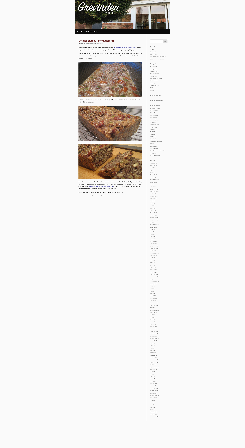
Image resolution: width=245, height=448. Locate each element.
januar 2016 (153, 329)
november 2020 (154, 191)
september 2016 (154, 310)
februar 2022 (153, 175)
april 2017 (153, 293)
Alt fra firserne (153, 54)
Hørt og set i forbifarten (156, 78)
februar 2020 (153, 213)
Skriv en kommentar (127, 195)
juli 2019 (152, 229)
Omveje (152, 143)
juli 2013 (152, 400)
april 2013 (153, 407)
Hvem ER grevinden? (91, 31)
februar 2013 (153, 412)
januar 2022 (153, 177)
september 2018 (154, 253)
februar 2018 (153, 269)
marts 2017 (153, 296)
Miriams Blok (153, 127)
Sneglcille (152, 129)
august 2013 (153, 397)
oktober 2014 (153, 364)
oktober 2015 (153, 336)
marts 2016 (153, 324)
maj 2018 (152, 262)
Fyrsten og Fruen (154, 124)
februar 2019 (153, 241)
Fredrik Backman (154, 132)
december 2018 (154, 246)
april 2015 (153, 350)
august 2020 (153, 198)
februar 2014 (153, 383)
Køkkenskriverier (91, 43)
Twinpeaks (153, 134)
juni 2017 (152, 288)
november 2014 (154, 362)
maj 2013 (152, 405)
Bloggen (79, 31)
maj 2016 (152, 319)
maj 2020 (152, 206)
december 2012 (154, 417)
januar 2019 (153, 243)
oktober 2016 (153, 307)
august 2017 (153, 284)
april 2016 (153, 322)
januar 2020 (153, 215)
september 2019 (154, 224)
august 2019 (153, 227)
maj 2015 (152, 348)
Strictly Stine (153, 146)
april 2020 (153, 208)
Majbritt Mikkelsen (155, 155)
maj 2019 (152, 234)
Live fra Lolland (154, 148)
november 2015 (154, 334)
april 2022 (153, 170)
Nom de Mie (153, 139)
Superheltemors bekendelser (157, 151)
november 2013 (154, 390)
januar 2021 (153, 186)
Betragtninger (153, 69)
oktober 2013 (153, 393)
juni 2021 (152, 184)
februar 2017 (153, 298)
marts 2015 (153, 352)
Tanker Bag (153, 122)
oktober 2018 (153, 251)
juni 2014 (152, 374)
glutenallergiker (100, 195)
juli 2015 (152, 343)
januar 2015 (153, 357)
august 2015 (153, 341)
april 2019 (153, 236)
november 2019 (154, 220)
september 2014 (154, 367)
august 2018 (153, 255)
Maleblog (152, 83)
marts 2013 (153, 409)
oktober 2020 (153, 194)
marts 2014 (153, 381)
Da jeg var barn (154, 71)
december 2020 (154, 189)
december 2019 (154, 217)
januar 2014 (153, 386)
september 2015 (154, 338)
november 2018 (154, 248)
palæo (109, 195)
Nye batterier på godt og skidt (157, 56)
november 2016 (154, 305)
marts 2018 (153, 267)
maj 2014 (152, 376)
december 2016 (154, 303)
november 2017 (154, 277)
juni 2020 (152, 203)
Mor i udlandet (154, 110)
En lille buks (153, 52)
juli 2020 (152, 201)
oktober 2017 (153, 279)
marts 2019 (153, 239)
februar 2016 (153, 326)
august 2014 (153, 369)
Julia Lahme (153, 113)
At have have (153, 66)
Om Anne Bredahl (154, 120)
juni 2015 (152, 345)
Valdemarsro (153, 117)
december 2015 (154, 331)
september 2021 (154, 179)
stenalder (113, 195)
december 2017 (154, 274)
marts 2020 (153, 210)
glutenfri (105, 195)
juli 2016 (152, 314)
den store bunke (154, 73)
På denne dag (154, 88)
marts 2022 (153, 172)
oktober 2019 (153, 222)
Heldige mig (153, 76)
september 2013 (154, 395)
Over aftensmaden (155, 85)
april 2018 (153, 265)
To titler (152, 49)
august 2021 (153, 182)
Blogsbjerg (153, 136)
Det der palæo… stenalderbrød (96, 40)
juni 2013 (152, 402)
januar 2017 (153, 300)
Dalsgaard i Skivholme (156, 141)
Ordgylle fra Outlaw (155, 108)
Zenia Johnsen (154, 115)
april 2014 (153, 379)
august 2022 (153, 165)
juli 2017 (152, 286)
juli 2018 (152, 258)
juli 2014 (152, 371)
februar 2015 (153, 355)
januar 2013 (153, 414)
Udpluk (152, 90)
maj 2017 (152, 291)
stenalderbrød (119, 195)
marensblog (153, 153)
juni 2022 (152, 168)
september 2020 (154, 196)
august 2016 (153, 312)
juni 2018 (152, 260)
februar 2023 (153, 163)
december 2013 (154, 388)
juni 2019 (152, 232)
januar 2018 (153, 272)
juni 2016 (152, 317)
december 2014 (154, 360)
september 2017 (154, 281)
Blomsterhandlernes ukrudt (157, 59)
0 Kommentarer (99, 43)
